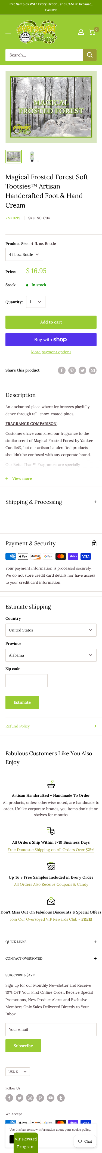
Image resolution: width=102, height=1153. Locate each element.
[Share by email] (93, 370)
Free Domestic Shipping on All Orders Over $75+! (51, 849)
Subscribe (23, 1045)
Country (13, 618)
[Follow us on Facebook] (9, 1098)
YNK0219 (12, 218)
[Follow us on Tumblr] (61, 1098)
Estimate (22, 702)
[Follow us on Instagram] (30, 1098)
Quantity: (14, 302)
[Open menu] (8, 32)
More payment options (51, 351)
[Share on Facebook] (62, 370)
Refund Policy (17, 726)
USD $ (13, 1072)
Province (13, 643)
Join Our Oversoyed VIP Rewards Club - (51, 919)
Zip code (12, 668)
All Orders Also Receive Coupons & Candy (51, 884)
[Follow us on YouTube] (50, 1098)
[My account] (81, 32)
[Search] (90, 55)
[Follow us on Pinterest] (40, 1098)
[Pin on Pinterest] (72, 370)
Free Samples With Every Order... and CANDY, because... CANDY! (51, 7)
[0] (92, 32)
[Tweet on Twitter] (82, 370)
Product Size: (30, 243)
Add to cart (51, 322)
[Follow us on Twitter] (19, 1098)
